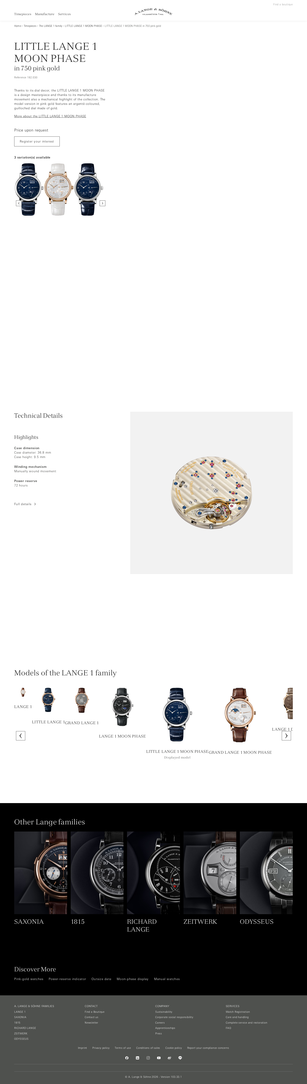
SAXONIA (20, 1017)
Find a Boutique (94, 1011)
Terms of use (123, 1048)
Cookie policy (173, 1048)
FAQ (228, 1028)
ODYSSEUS (21, 1038)
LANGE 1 (20, 1011)
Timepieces (22, 14)
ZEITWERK (20, 1033)
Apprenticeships (165, 1028)
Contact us (91, 1017)
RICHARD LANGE (25, 1028)
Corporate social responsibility (174, 1017)
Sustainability (163, 1011)
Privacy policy (100, 1048)
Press (158, 1033)
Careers (160, 1022)
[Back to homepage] (153, 11)
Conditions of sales (148, 1048)
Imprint (82, 1048)
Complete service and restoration (246, 1022)
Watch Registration (238, 1011)
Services (64, 14)
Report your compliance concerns (208, 1048)
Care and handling (237, 1017)
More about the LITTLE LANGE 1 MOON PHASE (50, 116)
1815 (17, 1022)
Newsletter (91, 1022)
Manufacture (45, 14)
